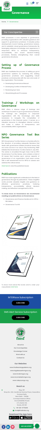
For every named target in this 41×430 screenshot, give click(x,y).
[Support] (37, 426)
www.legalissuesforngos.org (20, 371)
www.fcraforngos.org (20, 374)
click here (14, 287)
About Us (20, 345)
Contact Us (20, 358)
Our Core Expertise (20, 348)
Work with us (20, 354)
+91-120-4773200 (22, 408)
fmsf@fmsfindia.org (22, 410)
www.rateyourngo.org (20, 380)
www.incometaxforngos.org (21, 377)
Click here (5, 166)
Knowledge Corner (20, 351)
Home (4, 22)
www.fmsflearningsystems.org (20, 367)
